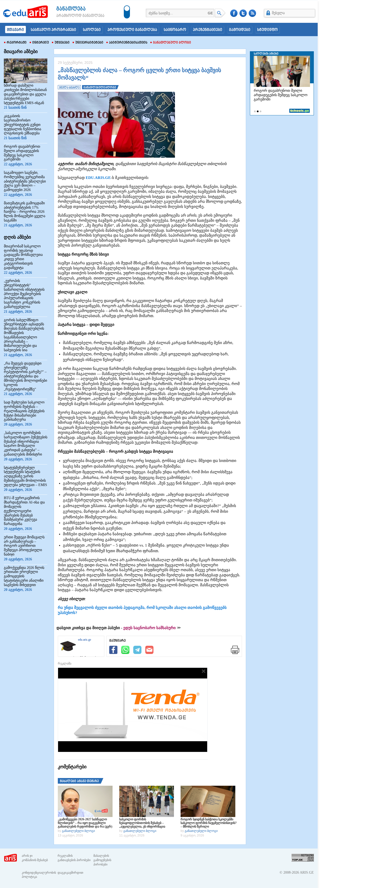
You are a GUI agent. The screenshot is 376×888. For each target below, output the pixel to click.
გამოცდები (239, 30)
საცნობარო (175, 30)
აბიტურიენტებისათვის (128, 43)
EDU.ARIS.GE (98, 178)
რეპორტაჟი (17, 43)
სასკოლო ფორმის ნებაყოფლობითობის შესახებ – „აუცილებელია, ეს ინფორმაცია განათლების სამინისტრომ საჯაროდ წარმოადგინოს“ (145, 823)
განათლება (71, 9)
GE (210, 13)
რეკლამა (64, 663)
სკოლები (92, 30)
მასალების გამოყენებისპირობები (102, 860)
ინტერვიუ (40, 43)
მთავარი (15, 30)
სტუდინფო (267, 30)
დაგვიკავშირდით (70, 872)
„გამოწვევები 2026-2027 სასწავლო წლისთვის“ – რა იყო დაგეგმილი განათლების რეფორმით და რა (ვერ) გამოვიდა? (85, 823)
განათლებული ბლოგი (172, 43)
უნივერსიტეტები (89, 43)
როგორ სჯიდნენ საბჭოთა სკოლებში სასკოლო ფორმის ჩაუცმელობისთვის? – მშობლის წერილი (209, 823)
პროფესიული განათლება (132, 30)
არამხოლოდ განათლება (72, 16)
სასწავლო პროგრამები (53, 30)
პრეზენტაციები (207, 30)
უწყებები (62, 43)
